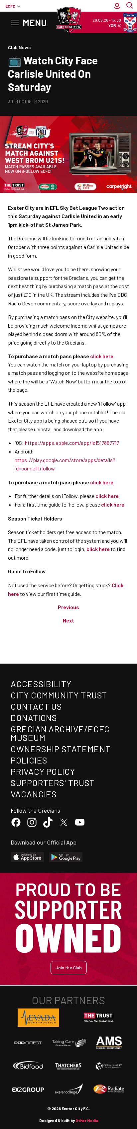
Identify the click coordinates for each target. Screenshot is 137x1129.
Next (68, 620)
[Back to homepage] (68, 20)
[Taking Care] (68, 1043)
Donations (34, 717)
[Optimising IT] (108, 1066)
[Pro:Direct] (28, 1042)
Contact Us (36, 706)
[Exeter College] (68, 1089)
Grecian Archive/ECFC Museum (60, 733)
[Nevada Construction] (38, 1017)
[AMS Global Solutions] (108, 1042)
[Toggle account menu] (117, 6)
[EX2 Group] (28, 1089)
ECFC (10, 6)
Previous (68, 607)
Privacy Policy (43, 771)
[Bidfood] (28, 1066)
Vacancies (34, 794)
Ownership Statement (60, 749)
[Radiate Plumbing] (108, 1089)
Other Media (86, 1120)
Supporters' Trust (53, 782)
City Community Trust (59, 695)
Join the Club (69, 967)
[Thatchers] (68, 1066)
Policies (29, 760)
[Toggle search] (130, 6)
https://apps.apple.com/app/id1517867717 (72, 443)
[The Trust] (98, 1017)
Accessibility (41, 684)
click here (107, 496)
